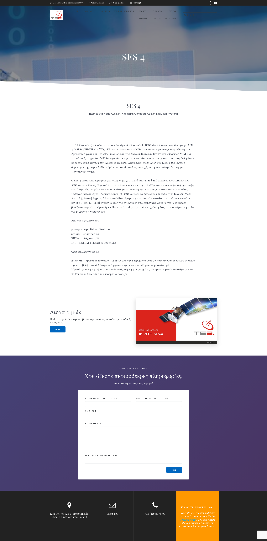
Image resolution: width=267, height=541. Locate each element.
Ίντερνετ (89, 11)
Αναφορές (144, 18)
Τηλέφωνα (158, 11)
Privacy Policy (188, 519)
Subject (91, 411)
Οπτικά (172, 11)
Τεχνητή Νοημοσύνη (124, 11)
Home (77, 11)
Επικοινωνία (172, 18)
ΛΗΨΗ (57, 329)
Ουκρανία (105, 11)
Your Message (95, 423)
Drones (142, 11)
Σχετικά (156, 18)
